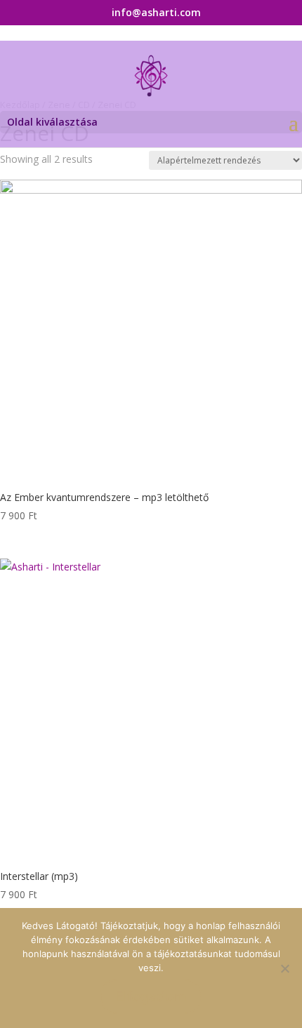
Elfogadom (151, 996)
